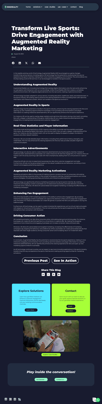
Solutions (36, 7)
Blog (81, 7)
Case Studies (50, 7)
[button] (13, 63)
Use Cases (62, 7)
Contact (73, 7)
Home (28, 7)
